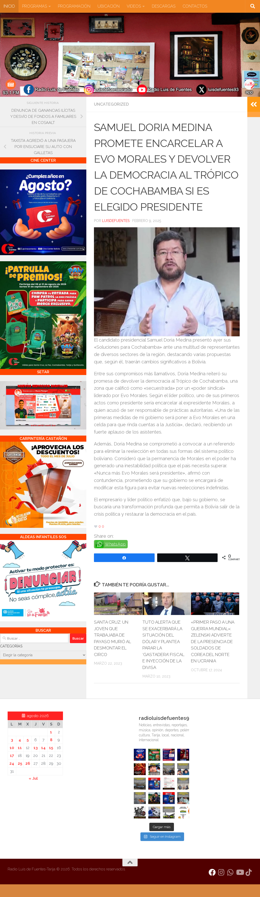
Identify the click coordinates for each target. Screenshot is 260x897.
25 (20, 763)
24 (11, 763)
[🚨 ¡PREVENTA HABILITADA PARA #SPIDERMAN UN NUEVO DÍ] (183, 755)
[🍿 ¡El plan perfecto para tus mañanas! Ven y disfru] (169, 798)
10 (12, 747)
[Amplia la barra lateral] (253, 104)
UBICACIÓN (109, 6)
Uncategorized (111, 104)
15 (51, 747)
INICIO (9, 6)
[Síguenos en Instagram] (221, 872)
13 (36, 747)
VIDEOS (134, 6)
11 (20, 747)
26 (27, 763)
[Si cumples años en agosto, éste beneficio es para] (140, 755)
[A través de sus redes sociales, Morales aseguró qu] (154, 798)
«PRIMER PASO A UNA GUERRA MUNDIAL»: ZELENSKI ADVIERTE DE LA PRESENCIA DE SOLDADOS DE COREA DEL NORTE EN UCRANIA (212, 641)
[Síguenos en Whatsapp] (230, 872)
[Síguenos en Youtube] (239, 872)
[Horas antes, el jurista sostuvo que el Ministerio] (183, 769)
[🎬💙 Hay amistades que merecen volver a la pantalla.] (169, 755)
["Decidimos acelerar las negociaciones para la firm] (183, 784)
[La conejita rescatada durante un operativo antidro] (154, 812)
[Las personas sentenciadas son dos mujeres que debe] (140, 798)
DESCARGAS (163, 6)
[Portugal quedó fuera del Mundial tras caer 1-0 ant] (140, 769)
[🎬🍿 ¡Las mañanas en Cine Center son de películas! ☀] (154, 784)
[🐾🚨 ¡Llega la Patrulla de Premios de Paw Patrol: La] (154, 755)
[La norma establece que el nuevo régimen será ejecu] (183, 798)
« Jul (33, 778)
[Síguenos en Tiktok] (248, 872)
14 (43, 747)
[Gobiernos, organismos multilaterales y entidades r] (169, 812)
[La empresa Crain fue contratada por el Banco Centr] (140, 784)
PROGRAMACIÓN (74, 6)
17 (12, 755)
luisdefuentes (115, 221)
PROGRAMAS (34, 6)
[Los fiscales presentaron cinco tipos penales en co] (154, 769)
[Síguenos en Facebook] (212, 872)
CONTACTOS (195, 6)
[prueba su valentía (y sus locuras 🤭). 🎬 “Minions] (183, 812)
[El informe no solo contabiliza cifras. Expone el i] (169, 769)
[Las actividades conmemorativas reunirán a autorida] (169, 784)
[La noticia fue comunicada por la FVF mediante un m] (140, 812)
